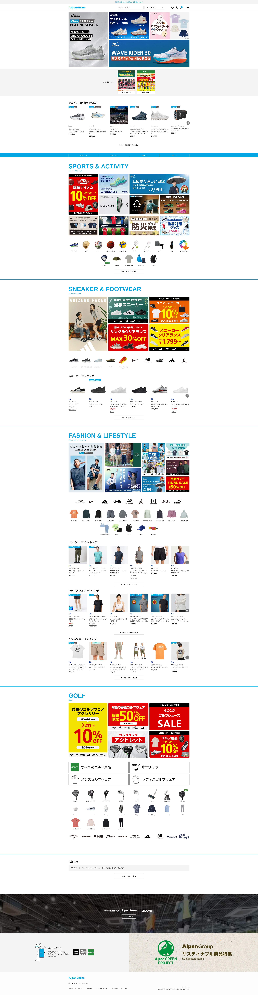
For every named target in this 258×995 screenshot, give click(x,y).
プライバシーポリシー (102, 988)
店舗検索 (130, 916)
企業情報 (71, 988)
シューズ (113, 155)
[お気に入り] (172, 7)
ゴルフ (174, 155)
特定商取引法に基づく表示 (119, 988)
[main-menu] (187, 7)
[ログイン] (177, 7)
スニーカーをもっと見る (129, 417)
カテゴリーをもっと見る (129, 271)
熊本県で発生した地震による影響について (129, 2)
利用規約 (89, 988)
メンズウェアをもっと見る (129, 584)
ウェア (143, 155)
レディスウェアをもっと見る (129, 632)
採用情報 (80, 988)
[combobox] (130, 7)
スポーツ (82, 155)
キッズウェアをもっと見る (129, 678)
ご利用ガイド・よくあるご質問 (79, 983)
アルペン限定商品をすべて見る (129, 145)
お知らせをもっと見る (129, 876)
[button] (188, 123)
